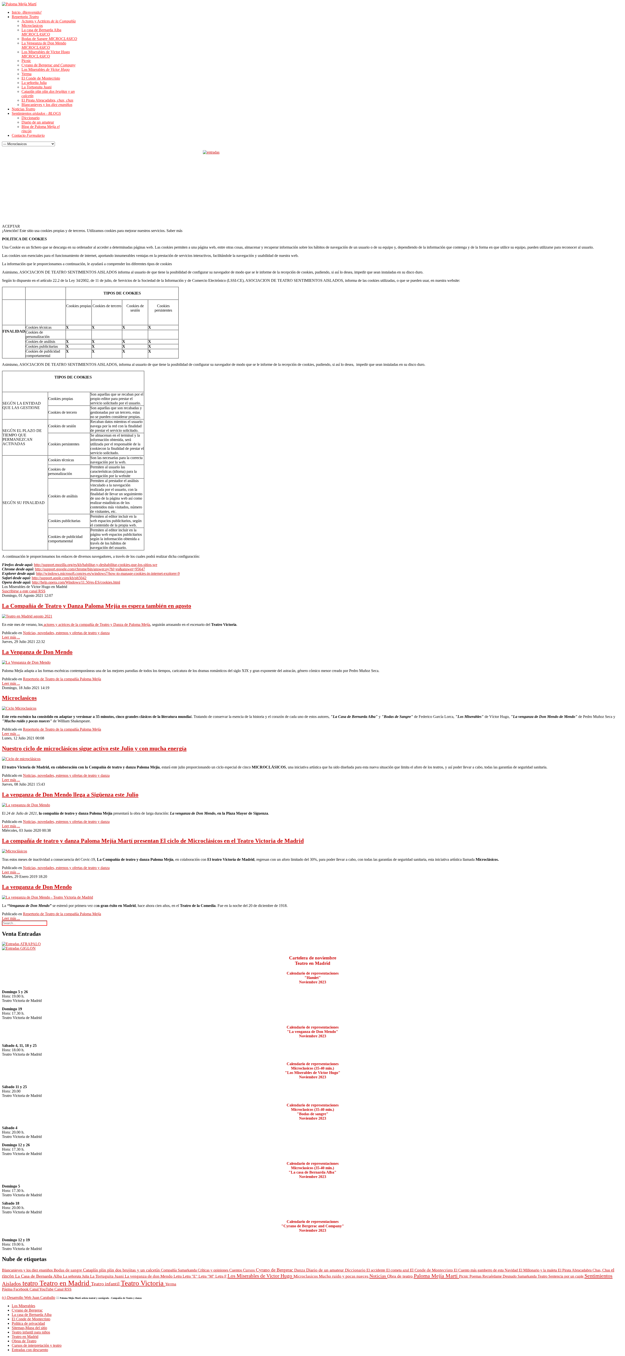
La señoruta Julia (76, 1276)
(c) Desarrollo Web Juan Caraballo (28, 1297)
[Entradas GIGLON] (19, 948)
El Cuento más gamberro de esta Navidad (486, 1270)
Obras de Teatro (24, 1341)
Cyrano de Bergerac (275, 1269)
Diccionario (355, 1270)
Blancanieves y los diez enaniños (28, 1270)
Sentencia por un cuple (566, 1276)
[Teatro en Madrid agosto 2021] (27, 616)
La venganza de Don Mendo (37, 887)
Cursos (249, 1270)
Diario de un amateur (325, 1270)
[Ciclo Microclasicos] (19, 708)
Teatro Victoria (143, 1283)
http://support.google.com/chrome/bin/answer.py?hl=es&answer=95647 (90, 569)
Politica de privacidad (28, 1323)
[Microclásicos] (14, 851)
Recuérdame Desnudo (500, 1276)
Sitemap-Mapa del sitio (29, 1328)
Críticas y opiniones (213, 1270)
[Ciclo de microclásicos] (21, 759)
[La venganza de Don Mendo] (26, 805)
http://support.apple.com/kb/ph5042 (59, 578)
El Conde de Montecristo (432, 1270)
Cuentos (236, 1270)
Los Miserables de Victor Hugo (260, 1276)
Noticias (378, 1276)
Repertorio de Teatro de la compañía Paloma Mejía (62, 679)
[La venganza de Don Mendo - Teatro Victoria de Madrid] (47, 897)
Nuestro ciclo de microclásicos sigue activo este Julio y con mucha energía (94, 748)
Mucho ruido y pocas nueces (344, 1276)
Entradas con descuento (30, 1350)
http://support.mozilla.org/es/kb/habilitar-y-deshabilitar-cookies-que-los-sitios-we (95, 565)
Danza (300, 1270)
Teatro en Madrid (65, 1283)
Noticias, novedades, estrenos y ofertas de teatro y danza (66, 633)
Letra (178, 1276)
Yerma (170, 1284)
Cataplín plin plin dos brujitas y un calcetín (122, 1270)
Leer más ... (11, 637)
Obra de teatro (400, 1276)
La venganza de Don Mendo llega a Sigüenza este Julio (70, 794)
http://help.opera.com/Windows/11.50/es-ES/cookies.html (76, 582)
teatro (31, 1283)
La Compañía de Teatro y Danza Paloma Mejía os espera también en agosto (96, 606)
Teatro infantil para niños (31, 1332)
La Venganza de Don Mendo (37, 652)
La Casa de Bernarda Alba (39, 1276)
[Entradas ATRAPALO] (21, 944)
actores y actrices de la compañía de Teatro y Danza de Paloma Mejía (96, 624)
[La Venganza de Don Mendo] (26, 662)
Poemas (475, 1276)
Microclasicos (19, 698)
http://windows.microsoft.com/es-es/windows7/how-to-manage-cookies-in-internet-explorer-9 (108, 573)
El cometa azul (398, 1270)
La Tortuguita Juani (107, 1276)
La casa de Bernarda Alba (32, 1315)
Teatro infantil (106, 1283)
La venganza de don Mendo (149, 1276)
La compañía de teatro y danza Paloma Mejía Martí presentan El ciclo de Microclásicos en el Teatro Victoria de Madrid (153, 841)
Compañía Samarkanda (179, 1270)
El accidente (376, 1270)
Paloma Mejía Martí (436, 1276)
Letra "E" (190, 1276)
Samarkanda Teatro (533, 1276)
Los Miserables (23, 1306)
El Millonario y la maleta (538, 1270)
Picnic (464, 1276)
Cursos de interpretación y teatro (37, 1345)
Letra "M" (206, 1276)
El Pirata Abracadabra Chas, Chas (584, 1270)
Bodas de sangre (68, 1270)
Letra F (221, 1276)
